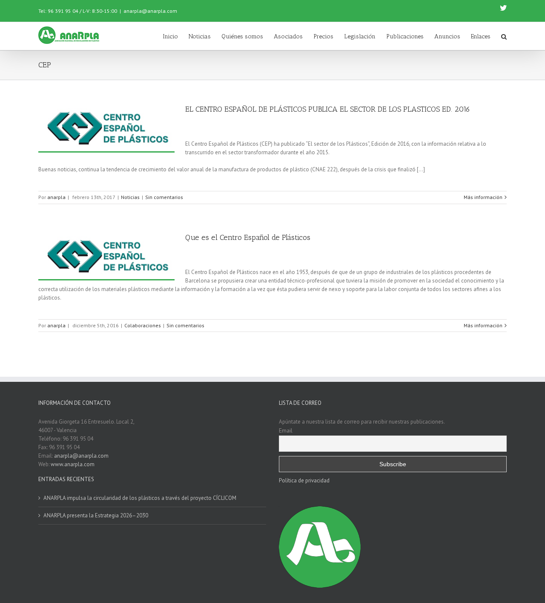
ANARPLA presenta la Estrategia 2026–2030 (95, 515)
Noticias (130, 197)
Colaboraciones (142, 325)
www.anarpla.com (73, 464)
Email (286, 430)
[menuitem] (176, 36)
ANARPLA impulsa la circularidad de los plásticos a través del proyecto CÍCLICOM (139, 498)
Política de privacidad (304, 480)
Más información (483, 197)
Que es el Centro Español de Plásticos (247, 237)
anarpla (56, 197)
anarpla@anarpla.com (150, 11)
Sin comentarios (164, 197)
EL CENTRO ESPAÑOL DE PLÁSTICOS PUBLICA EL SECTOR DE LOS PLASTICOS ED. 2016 (327, 109)
